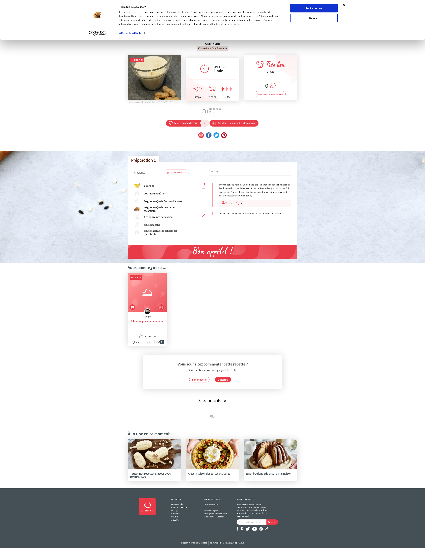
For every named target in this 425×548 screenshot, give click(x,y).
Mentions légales (211, 510)
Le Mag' (174, 510)
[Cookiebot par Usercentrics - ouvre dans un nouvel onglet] (97, 33)
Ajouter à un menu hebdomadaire (236, 122)
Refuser (313, 18)
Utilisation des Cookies (214, 516)
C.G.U (206, 507)
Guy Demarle (177, 504)
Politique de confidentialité (215, 513)
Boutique (175, 513)
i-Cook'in (175, 520)
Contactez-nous (211, 504)
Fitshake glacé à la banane (147, 321)
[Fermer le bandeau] (344, 5)
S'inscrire (223, 379)
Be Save (174, 516)
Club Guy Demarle (179, 507)
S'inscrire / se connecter (194, 543)
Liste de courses (178, 172)
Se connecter (199, 379)
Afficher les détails (130, 33)
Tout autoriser (314, 8)
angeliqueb (147, 316)
